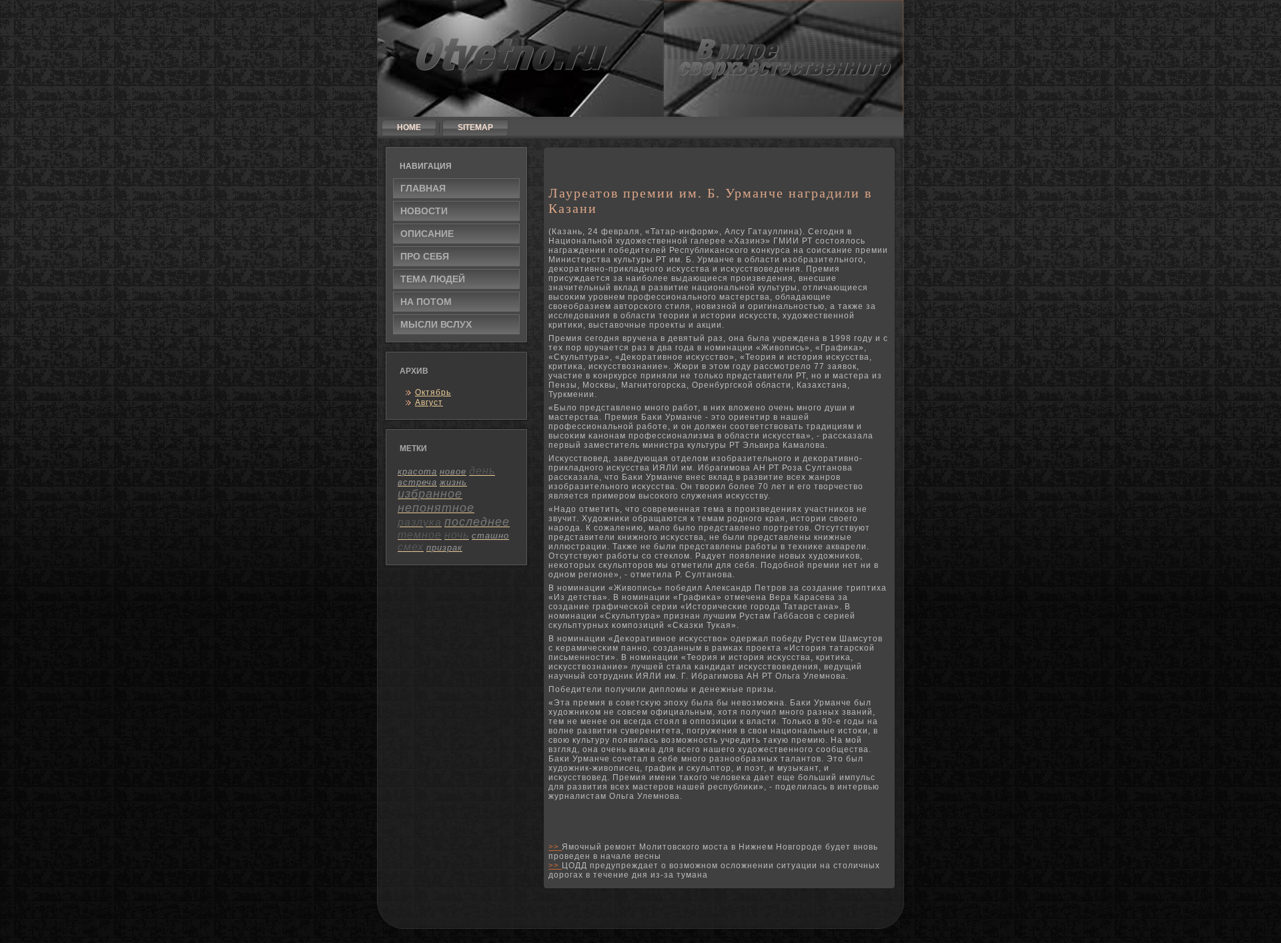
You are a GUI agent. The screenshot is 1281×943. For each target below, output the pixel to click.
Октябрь (433, 392)
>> (555, 847)
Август (429, 402)
